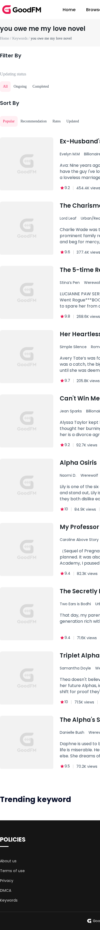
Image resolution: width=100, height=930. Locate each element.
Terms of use (12, 870)
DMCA (5, 890)
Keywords (9, 900)
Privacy (6, 880)
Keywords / (21, 38)
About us (8, 861)
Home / (6, 38)
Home (69, 10)
